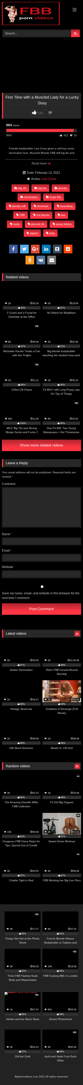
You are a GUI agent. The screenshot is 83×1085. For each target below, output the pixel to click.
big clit (22, 188)
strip (52, 233)
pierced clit (37, 224)
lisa (63, 214)
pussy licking (63, 224)
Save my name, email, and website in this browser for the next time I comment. (41, 596)
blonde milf (18, 206)
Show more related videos (41, 445)
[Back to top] (71, 1073)
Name (7, 534)
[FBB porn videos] (34, 14)
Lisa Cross (48, 179)
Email (7, 550)
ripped (34, 233)
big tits (42, 188)
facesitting (66, 206)
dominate (42, 206)
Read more (39, 163)
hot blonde (42, 214)
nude (16, 224)
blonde (62, 188)
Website (7, 567)
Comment (8, 483)
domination (31, 196)
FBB (22, 214)
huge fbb (55, 196)
